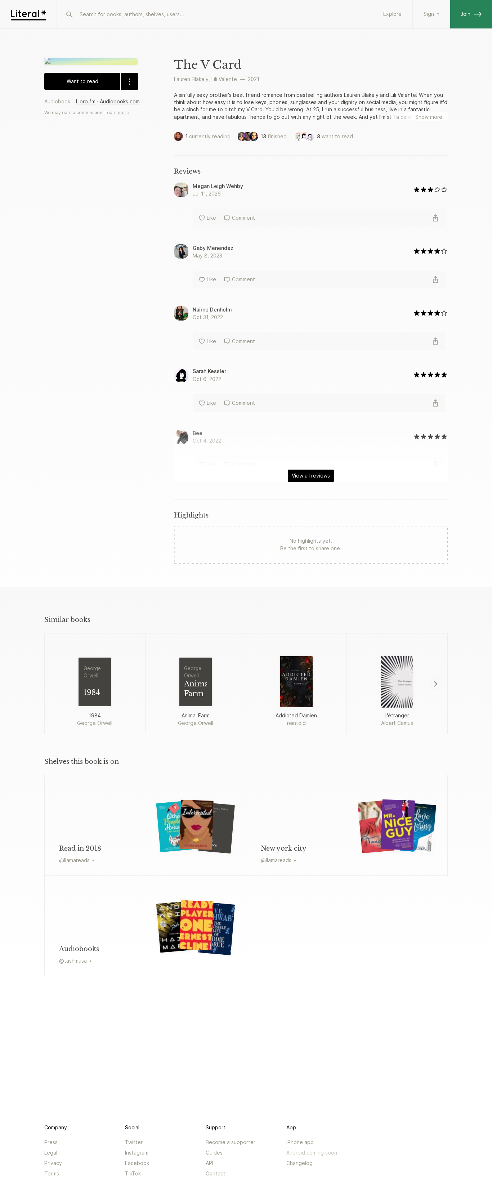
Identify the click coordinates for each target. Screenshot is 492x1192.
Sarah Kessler (209, 371)
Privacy (53, 1163)
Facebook (137, 1163)
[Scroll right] (435, 683)
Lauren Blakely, (192, 79)
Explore (392, 14)
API (209, 1163)
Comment (243, 218)
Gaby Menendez (213, 248)
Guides (214, 1153)
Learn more (116, 112)
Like (211, 218)
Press (51, 1142)
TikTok (133, 1173)
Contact (215, 1173)
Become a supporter (230, 1142)
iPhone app (300, 1142)
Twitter (134, 1142)
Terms (51, 1173)
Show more (428, 117)
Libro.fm (85, 101)
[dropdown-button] (129, 81)
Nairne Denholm (212, 309)
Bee (197, 433)
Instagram (136, 1153)
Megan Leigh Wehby (218, 186)
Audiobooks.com (120, 101)
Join (465, 14)
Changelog (299, 1163)
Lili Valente (224, 79)
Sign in (431, 14)
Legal (50, 1153)
